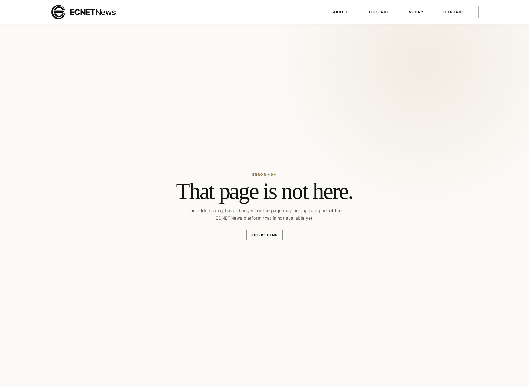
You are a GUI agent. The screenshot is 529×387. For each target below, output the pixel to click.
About (340, 12)
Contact (454, 12)
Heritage (379, 12)
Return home (264, 235)
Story (416, 12)
